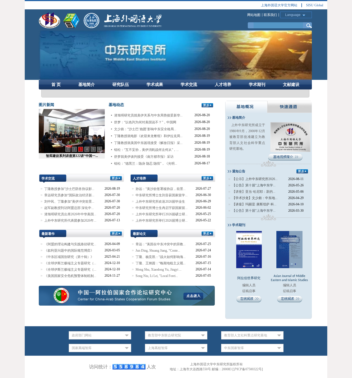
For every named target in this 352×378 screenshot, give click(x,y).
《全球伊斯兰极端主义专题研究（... (70, 263)
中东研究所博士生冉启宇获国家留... (162, 208)
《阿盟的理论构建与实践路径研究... (70, 244)
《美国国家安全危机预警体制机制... (70, 276)
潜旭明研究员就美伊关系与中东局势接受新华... (148, 115)
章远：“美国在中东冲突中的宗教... (161, 244)
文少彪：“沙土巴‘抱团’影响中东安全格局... (145, 129)
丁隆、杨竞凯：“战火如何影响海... (161, 257)
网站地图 (253, 15)
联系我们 (270, 15)
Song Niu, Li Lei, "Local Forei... (157, 276)
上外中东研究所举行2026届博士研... (162, 220)
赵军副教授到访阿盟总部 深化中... (69, 208)
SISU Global (314, 5)
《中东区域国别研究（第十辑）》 (69, 257)
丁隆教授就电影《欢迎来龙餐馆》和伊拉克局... (148, 136)
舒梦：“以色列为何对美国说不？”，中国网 (145, 122)
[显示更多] (207, 105)
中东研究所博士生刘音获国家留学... (162, 195)
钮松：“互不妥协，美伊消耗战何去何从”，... (146, 150)
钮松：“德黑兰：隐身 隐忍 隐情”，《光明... (145, 163)
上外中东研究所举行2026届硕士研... (162, 214)
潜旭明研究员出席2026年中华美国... (70, 214)
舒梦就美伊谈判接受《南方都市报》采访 (144, 157)
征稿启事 (289, 291)
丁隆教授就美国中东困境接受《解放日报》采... (148, 143)
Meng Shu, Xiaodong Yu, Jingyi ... (159, 269)
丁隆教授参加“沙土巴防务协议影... (69, 189)
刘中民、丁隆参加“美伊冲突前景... (69, 201)
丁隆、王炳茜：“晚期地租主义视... (161, 263)
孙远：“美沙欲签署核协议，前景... (161, 189)
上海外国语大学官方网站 (279, 5)
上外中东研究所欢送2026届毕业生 (160, 201)
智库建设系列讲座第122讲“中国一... (72, 156)
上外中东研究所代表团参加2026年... (70, 220)
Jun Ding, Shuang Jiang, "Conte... (158, 250)
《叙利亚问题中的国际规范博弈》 (69, 250)
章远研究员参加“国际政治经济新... (69, 195)
